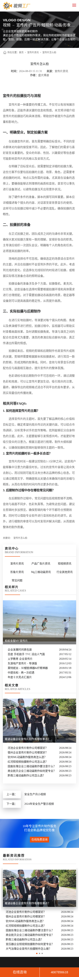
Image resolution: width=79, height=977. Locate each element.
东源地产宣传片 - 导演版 (22, 663)
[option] (39, 909)
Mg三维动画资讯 (41, 572)
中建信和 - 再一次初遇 (21, 672)
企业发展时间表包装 (20, 649)
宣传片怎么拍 (49, 52)
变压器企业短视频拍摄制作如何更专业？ (30, 944)
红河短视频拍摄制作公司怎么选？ (28, 761)
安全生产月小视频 (35, 794)
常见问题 (17, 580)
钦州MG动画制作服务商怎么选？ (27, 757)
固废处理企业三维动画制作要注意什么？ (32, 766)
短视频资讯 (64, 563)
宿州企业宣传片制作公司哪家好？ (28, 752)
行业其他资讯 (65, 572)
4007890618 (59, 972)
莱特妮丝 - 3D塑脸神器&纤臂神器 (28, 668)
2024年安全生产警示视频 (39, 803)
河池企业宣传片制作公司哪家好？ (28, 747)
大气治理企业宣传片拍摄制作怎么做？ (28, 948)
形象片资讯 (17, 572)
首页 (21, 52)
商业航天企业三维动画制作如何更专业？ (32, 770)
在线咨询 (20, 972)
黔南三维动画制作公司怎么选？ (26, 775)
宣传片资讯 (33, 52)
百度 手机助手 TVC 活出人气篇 (26, 654)
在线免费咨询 (39, 839)
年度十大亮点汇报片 (20, 677)
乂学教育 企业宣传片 (20, 658)
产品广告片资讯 (40, 563)
